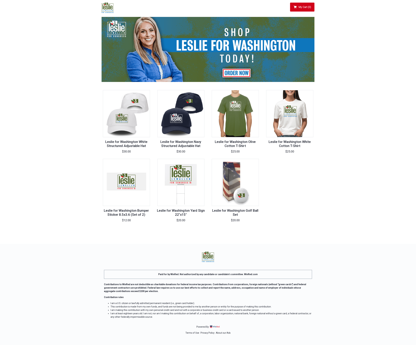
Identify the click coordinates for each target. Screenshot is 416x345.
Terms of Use (192, 333)
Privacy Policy (207, 333)
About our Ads (223, 333)
